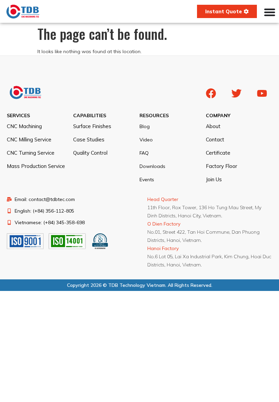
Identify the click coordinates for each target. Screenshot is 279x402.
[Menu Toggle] (270, 12)
